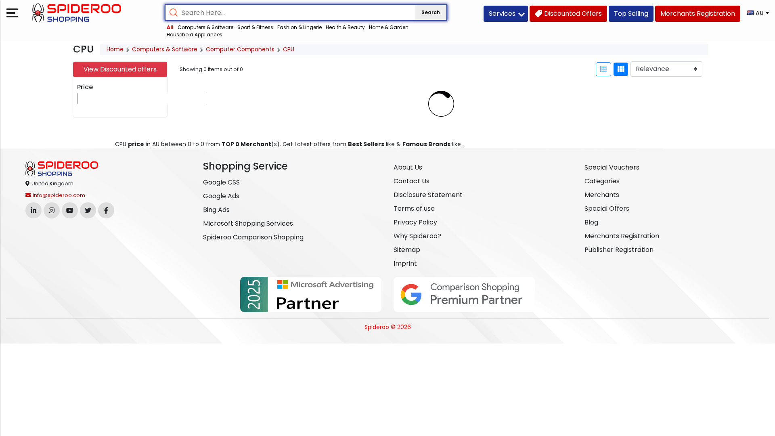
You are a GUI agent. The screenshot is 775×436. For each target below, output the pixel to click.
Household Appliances (194, 34)
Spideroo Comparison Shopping (253, 237)
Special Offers (606, 208)
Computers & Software (205, 27)
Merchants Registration (621, 236)
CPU (288, 49)
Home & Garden (388, 27)
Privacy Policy (415, 222)
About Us (408, 167)
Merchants (601, 194)
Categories (602, 181)
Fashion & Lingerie (299, 27)
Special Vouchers (611, 167)
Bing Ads (216, 209)
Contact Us (411, 181)
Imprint (405, 263)
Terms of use (414, 208)
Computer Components (240, 49)
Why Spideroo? (417, 236)
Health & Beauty (345, 27)
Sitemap (407, 249)
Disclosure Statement (428, 194)
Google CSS (221, 182)
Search (430, 12)
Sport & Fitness (255, 27)
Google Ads (221, 196)
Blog (591, 222)
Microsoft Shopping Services (248, 223)
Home (115, 49)
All (170, 27)
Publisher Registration (619, 249)
